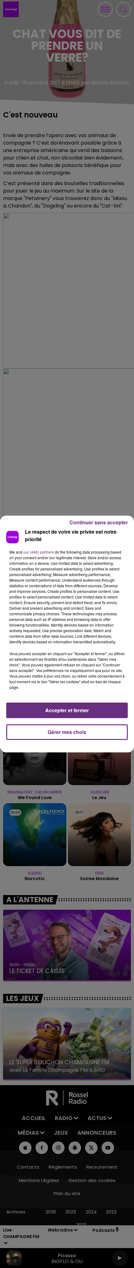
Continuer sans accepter (98, 522)
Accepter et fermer (67, 710)
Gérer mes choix (67, 732)
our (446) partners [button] (38, 552)
